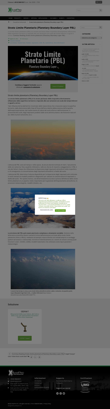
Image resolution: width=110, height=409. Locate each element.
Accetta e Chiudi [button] (60, 210)
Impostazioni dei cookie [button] (46, 209)
